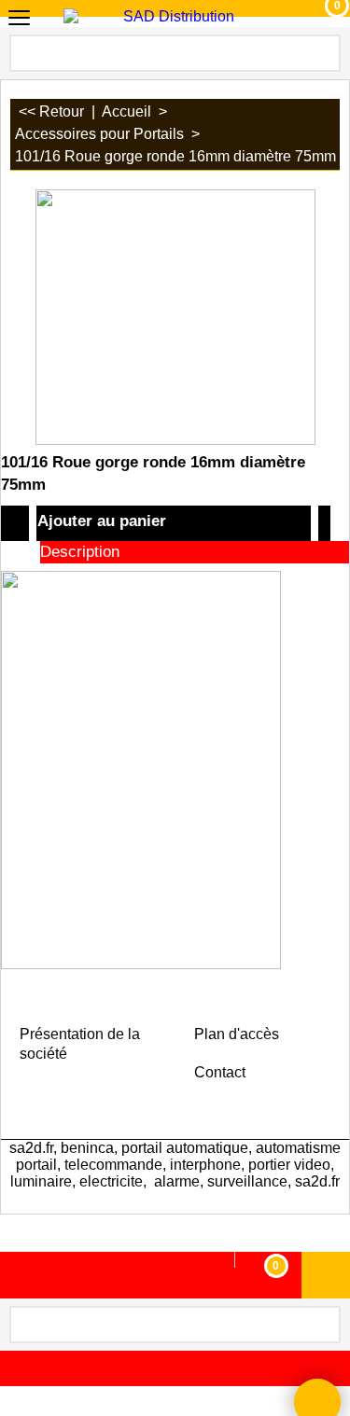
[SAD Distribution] (171, 16)
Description (79, 552)
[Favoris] (324, 523)
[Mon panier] (319, 17)
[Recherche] (324, 51)
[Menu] (19, 19)
